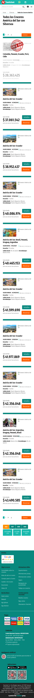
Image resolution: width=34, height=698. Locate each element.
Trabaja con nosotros (24, 588)
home (4, 12)
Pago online (21, 601)
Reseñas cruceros (23, 598)
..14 (8, 35)
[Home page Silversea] (25, 102)
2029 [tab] (24, 527)
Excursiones (4, 585)
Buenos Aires (14, 441)
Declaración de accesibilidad (22, 584)
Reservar (26, 122)
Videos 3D (4, 588)
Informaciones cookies (24, 577)
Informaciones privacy (24, 573)
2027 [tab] (12, 527)
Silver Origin (7, 102)
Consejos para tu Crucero (8, 578)
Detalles (27, 117)
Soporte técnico (22, 570)
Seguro (20, 580)
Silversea (11, 12)
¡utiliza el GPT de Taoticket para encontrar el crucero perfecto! (19, 656)
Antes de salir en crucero (8, 575)
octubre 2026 (17, 532)
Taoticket (19, 696)
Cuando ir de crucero (7, 582)
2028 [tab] (18, 527)
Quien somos (5, 596)
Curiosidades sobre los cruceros (7, 571)
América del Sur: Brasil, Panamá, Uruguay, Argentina (15, 240)
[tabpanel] (17, 532)
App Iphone (4, 602)
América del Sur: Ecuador (12, 99)
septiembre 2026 (7, 532)
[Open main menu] (31, 7)
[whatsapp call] (19, 2)
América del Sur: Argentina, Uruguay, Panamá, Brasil (13, 431)
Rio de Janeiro (15, 251)
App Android (4, 606)
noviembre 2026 (26, 532)
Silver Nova (6, 246)
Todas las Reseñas (7, 562)
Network (3, 599)
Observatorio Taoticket (24, 604)
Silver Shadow (7, 436)
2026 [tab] (6, 527)
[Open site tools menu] (31, 2)
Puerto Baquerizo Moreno (18, 107)
